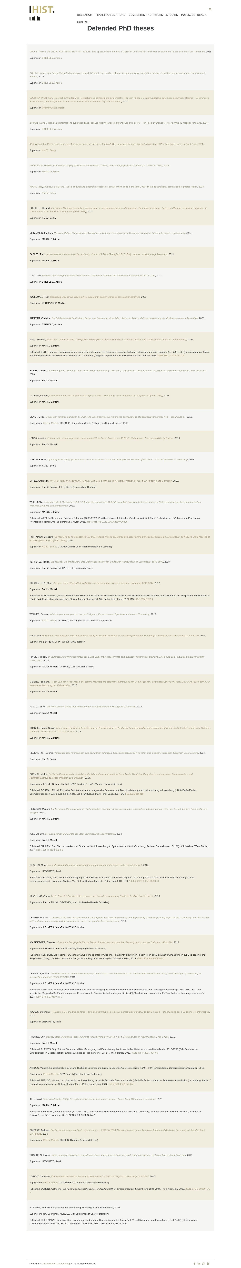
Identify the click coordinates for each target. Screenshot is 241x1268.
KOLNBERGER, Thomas (42, 942)
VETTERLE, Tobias (39, 561)
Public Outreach (194, 14)
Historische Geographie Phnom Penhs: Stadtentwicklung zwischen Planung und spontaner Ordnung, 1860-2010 (114, 942)
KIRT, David (36, 1099)
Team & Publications (110, 14)
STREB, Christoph (39, 480)
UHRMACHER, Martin (53, 107)
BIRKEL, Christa (38, 370)
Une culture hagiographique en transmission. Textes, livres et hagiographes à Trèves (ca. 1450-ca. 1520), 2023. (111, 165)
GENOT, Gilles (37, 417)
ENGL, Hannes (37, 339)
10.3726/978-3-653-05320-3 (144, 881)
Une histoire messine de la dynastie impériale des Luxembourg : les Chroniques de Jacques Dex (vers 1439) (105, 395)
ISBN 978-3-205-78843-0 (145, 1052)
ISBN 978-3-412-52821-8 (171, 355)
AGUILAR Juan (37, 73)
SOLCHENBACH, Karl (41, 98)
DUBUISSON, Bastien (41, 165)
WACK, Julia (36, 186)
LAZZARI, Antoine (39, 395)
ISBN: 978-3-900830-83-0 (150, 958)
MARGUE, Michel (51, 171)
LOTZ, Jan (35, 275)
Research (84, 14)
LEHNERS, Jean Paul (54, 641)
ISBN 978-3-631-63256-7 (122, 1084)
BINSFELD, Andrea (52, 58)
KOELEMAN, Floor (39, 297)
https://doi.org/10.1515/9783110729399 (107, 521)
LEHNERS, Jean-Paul (54, 784)
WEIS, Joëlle (36, 502)
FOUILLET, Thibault (40, 208)
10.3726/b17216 (144, 599)
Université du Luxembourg (56, 1263)
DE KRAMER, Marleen (41, 233)
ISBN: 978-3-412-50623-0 (49, 850)
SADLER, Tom (37, 254)
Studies (172, 14)
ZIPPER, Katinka (38, 122)
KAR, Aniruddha (38, 144)
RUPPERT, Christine (40, 318)
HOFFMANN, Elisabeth (41, 536)
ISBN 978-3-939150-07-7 (49, 996)
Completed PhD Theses (146, 14)
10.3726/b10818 (134, 793)
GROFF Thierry (38, 51)
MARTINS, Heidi (38, 459)
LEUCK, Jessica (38, 438)
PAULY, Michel (49, 380)
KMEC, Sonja (49, 150)
